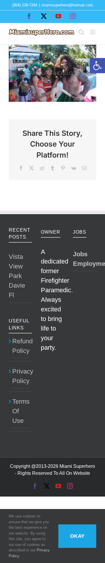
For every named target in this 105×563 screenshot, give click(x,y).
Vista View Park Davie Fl (17, 276)
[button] (97, 65)
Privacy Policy (20, 376)
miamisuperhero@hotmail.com (67, 5)
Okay (77, 536)
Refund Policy (20, 346)
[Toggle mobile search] (81, 32)
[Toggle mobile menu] (93, 32)
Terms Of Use (20, 411)
